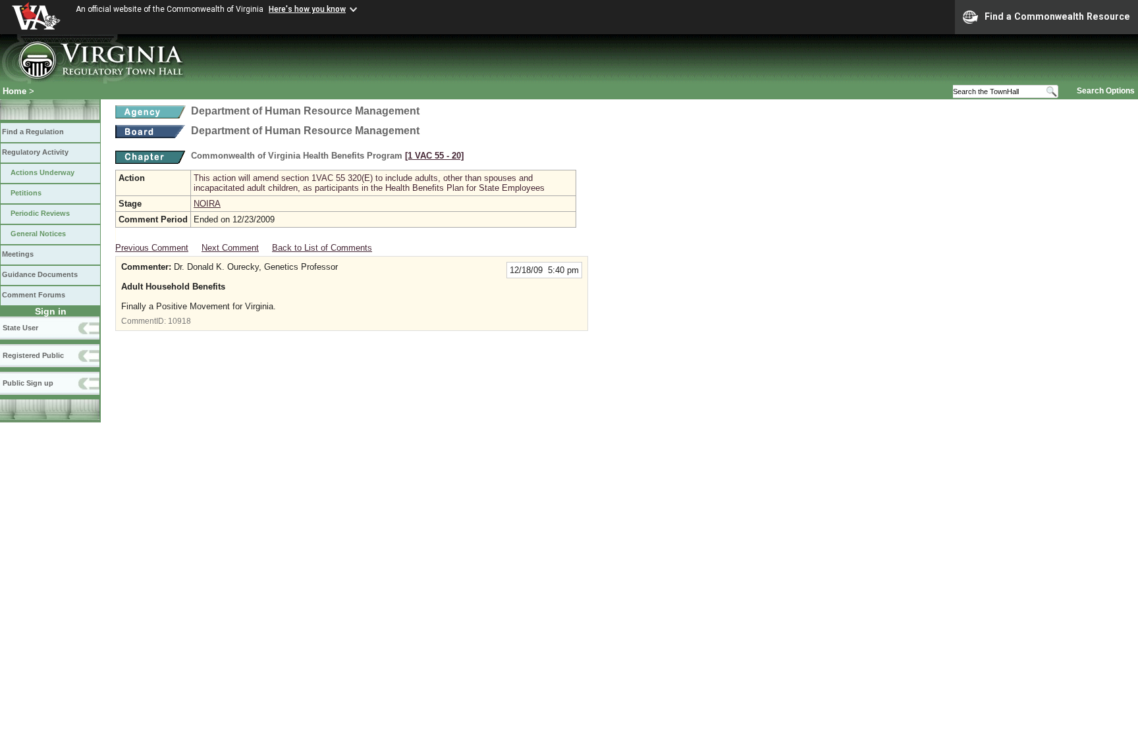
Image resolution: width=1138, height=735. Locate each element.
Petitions (26, 193)
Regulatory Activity (35, 152)
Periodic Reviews (40, 213)
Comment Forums (33, 295)
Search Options (1106, 91)
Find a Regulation (33, 132)
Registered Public (33, 355)
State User (20, 328)
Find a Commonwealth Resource (1057, 16)
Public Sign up (28, 383)
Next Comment (230, 248)
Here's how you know (307, 9)
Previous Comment (151, 248)
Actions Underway (42, 172)
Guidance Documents (40, 274)
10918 (179, 321)
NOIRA (207, 204)
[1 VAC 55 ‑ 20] (434, 156)
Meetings (18, 254)
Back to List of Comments (322, 248)
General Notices (38, 234)
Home (14, 91)
